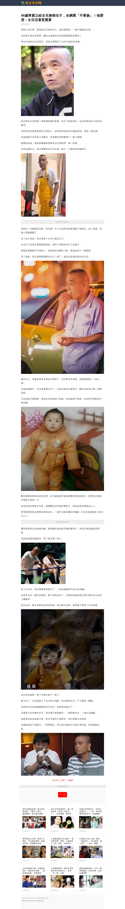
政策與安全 (31, 901)
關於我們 (24, 901)
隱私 (39, 901)
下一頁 (62, 794)
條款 (36, 901)
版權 (42, 901)
